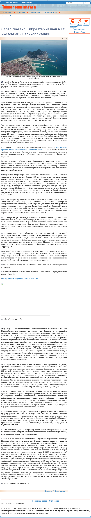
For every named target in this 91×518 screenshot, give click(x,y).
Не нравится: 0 (60, 491)
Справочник (50, 12)
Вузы (86, 24)
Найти (87, 3)
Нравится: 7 (49, 491)
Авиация (35, 12)
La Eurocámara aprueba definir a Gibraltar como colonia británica (34, 148)
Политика (14, 16)
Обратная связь (10, 2)
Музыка (79, 24)
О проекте (27, 2)
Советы (21, 12)
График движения (73, 25)
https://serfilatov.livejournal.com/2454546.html (19, 279)
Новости (7, 12)
